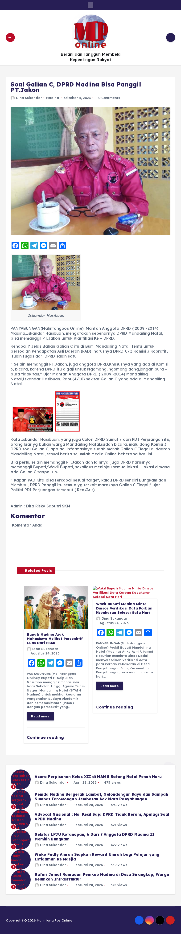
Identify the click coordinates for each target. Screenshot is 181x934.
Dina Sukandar (29, 98)
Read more (40, 716)
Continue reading (46, 737)
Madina (52, 98)
